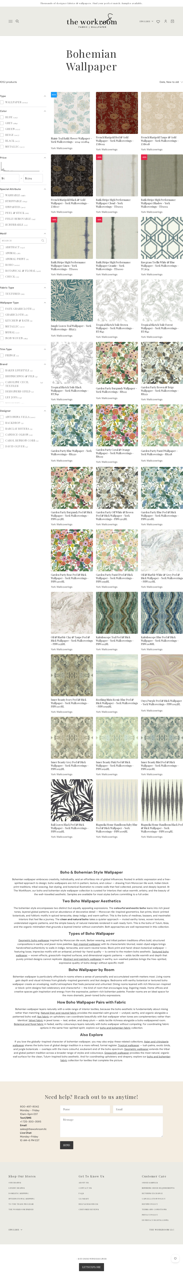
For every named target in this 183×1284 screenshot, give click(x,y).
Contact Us (85, 1188)
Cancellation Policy (153, 1198)
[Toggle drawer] (11, 21)
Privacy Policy (150, 1214)
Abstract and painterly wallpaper (82, 959)
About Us (84, 1182)
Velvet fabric (36, 1020)
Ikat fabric (43, 1016)
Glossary (84, 1198)
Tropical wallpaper (128, 1045)
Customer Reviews (89, 1209)
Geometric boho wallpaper (33, 940)
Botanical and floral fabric (29, 1024)
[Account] (166, 21)
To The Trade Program (21, 1204)
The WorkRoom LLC (161, 1229)
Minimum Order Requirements (158, 1188)
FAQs (81, 1193)
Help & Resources (88, 1204)
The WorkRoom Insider (21, 1209)
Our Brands (15, 1182)
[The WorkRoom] (91, 21)
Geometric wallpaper (136, 1049)
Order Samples (150, 1182)
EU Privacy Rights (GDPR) (155, 1220)
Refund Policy (150, 1204)
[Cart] (172, 21)
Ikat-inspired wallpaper (86, 944)
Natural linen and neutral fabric (59, 1012)
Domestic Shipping (19, 1193)
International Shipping (22, 1198)
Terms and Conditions (154, 1209)
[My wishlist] (158, 22)
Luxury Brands (17, 1188)
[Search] (17, 21)
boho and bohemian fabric (115, 1027)
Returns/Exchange (152, 1193)
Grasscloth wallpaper (116, 1052)
